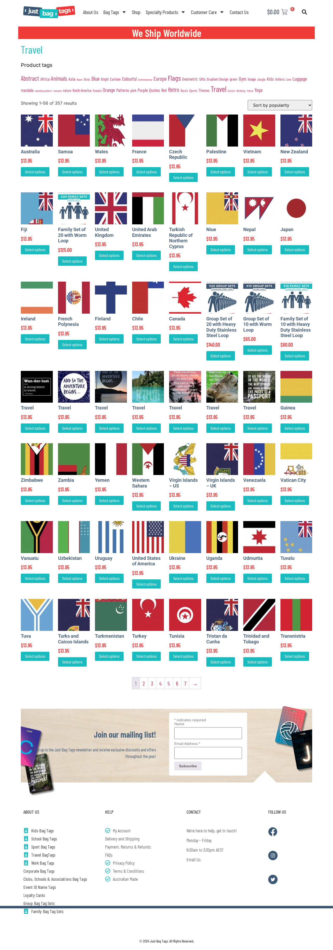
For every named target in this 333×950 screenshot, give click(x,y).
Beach (79, 79)
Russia (184, 90)
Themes (203, 90)
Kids (270, 79)
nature (67, 90)
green (234, 79)
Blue (95, 78)
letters (280, 79)
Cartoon (115, 79)
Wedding (240, 90)
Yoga (258, 90)
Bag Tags (111, 12)
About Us (90, 12)
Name (179, 724)
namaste (57, 90)
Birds (87, 79)
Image (252, 79)
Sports (193, 90)
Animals (59, 78)
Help (109, 812)
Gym (242, 78)
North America (82, 90)
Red (164, 90)
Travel (218, 88)
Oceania (97, 90)
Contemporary (145, 79)
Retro (173, 89)
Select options (35, 171)
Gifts (202, 79)
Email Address (187, 743)
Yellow (250, 90)
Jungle (261, 79)
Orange (109, 90)
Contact (194, 812)
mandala (27, 90)
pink (133, 90)
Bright (105, 79)
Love (288, 79)
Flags (174, 77)
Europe (159, 78)
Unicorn (231, 90)
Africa (44, 79)
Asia (71, 79)
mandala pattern (43, 90)
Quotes (154, 90)
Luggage (299, 79)
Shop (136, 12)
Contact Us (239, 12)
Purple (143, 90)
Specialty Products (162, 12)
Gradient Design (217, 79)
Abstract (30, 78)
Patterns (122, 90)
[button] (304, 12)
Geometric (190, 78)
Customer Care (204, 12)
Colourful (129, 79)
